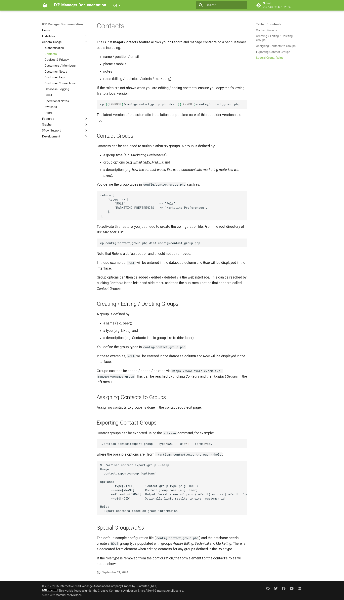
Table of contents (268, 24)
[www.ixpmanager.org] (299, 588)
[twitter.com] (275, 588)
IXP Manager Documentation (62, 24)
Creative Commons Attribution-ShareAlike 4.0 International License (140, 590)
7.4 (114, 5)
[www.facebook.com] (283, 588)
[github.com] (267, 588)
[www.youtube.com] (291, 588)
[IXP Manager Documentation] (44, 5)
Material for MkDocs (69, 595)
